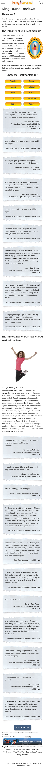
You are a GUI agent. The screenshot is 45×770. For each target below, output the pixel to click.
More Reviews (22, 728)
